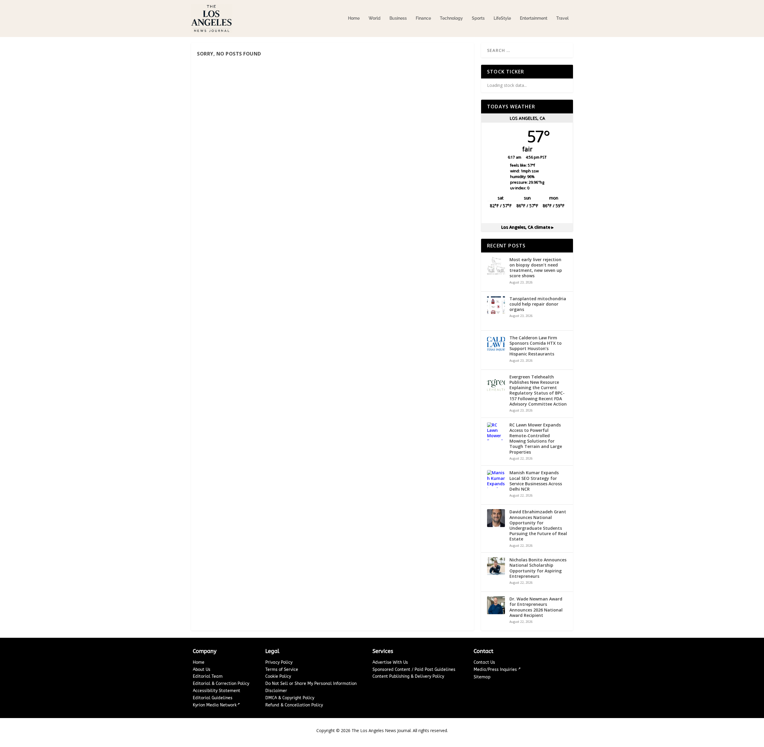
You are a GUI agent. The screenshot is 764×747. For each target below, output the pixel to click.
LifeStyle (502, 18)
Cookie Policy (278, 676)
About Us (201, 669)
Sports (478, 18)
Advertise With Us (390, 662)
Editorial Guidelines (212, 697)
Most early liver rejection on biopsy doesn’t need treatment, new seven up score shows (535, 268)
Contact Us (484, 662)
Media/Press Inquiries (496, 669)
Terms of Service (281, 669)
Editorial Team (208, 676)
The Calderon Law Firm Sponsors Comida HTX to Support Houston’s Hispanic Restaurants (535, 346)
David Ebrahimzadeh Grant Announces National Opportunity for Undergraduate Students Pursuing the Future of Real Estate (538, 525)
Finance (423, 18)
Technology (451, 18)
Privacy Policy (278, 662)
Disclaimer (276, 690)
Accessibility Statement (216, 690)
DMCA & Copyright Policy (289, 697)
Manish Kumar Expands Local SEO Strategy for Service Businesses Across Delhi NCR (535, 481)
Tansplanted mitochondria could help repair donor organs (537, 304)
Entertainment (533, 18)
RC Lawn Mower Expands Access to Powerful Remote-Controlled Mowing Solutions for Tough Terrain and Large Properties (535, 438)
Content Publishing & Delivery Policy (408, 676)
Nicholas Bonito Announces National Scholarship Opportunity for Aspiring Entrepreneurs (537, 568)
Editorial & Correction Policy (221, 683)
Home (354, 18)
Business (398, 18)
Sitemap (482, 677)
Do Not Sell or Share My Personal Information (311, 683)
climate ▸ (527, 227)
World (375, 18)
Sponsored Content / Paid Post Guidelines (413, 669)
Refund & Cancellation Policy (294, 705)
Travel (562, 18)
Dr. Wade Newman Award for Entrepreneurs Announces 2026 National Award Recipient (536, 607)
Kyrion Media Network (215, 705)
